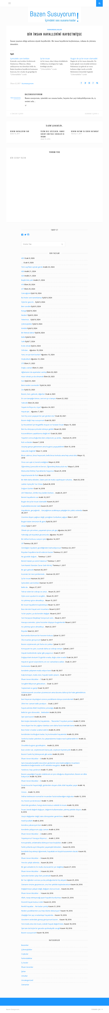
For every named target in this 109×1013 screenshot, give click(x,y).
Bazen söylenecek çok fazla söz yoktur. (37, 644)
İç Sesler (24, 962)
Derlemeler (25, 666)
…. (22, 262)
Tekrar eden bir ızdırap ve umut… (34, 591)
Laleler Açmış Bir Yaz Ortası (32, 484)
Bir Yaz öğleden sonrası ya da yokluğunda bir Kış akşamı (43, 880)
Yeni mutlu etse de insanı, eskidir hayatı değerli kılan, (42, 924)
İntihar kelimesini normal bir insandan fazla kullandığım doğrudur (47, 796)
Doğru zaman (26, 368)
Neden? (24, 315)
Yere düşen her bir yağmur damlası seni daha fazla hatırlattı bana (47, 725)
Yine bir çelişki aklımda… (31, 862)
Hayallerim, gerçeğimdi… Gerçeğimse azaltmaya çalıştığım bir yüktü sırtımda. (51, 510)
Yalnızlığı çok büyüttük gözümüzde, (35, 534)
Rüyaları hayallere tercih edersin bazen (37, 552)
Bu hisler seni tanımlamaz (31, 297)
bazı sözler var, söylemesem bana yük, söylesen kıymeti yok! (45, 750)
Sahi (23, 341)
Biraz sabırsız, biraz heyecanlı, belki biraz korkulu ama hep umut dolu (49, 455)
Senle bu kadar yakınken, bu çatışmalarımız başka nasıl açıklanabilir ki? (49, 738)
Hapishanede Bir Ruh (29, 475)
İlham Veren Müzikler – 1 (31, 893)
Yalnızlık (24, 403)
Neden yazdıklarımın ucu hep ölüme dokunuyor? (40, 911)
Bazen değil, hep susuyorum (32, 420)
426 (22, 271)
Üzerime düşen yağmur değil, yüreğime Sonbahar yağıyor (44, 517)
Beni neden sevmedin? (30, 385)
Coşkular (24, 954)
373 (22, 363)
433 (22, 258)
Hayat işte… (26, 411)
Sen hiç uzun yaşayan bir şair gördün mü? (38, 416)
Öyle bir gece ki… (28, 302)
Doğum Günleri (27, 488)
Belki (23, 337)
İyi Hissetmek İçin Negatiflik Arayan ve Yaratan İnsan (42, 424)
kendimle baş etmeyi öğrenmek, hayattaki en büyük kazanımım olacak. (49, 851)
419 (22, 284)
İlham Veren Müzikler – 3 (31, 858)
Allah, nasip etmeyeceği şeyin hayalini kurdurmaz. (41, 897)
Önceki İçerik (17, 114)
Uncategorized (27, 980)
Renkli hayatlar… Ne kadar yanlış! (34, 906)
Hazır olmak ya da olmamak (32, 376)
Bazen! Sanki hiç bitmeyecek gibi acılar (36, 754)
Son (22, 381)
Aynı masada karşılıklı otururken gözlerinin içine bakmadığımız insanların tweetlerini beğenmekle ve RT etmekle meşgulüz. (50, 764)
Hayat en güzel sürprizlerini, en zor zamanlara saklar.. (43, 662)
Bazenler (25, 945)
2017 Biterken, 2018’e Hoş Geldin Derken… (38, 493)
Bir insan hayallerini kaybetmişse (34, 605)
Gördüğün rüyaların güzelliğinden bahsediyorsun (41, 548)
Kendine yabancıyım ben (31, 825)
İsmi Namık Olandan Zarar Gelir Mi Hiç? (37, 565)
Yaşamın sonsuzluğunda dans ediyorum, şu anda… (41, 438)
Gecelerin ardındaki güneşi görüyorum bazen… (40, 919)
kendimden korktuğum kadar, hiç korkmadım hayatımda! (44, 734)
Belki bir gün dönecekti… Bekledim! (35, 712)
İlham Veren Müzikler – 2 (31, 871)
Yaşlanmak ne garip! (29, 688)
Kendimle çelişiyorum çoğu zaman (35, 829)
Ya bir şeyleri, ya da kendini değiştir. (35, 613)
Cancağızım (25, 293)
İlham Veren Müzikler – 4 (31, 834)
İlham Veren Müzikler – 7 (31, 679)
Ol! (22, 543)
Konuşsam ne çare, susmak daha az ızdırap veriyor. (42, 648)
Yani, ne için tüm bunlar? (31, 354)
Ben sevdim (26, 306)
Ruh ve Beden (27, 442)
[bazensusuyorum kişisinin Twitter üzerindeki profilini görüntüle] (25, 235)
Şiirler (23, 971)
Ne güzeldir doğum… (29, 556)
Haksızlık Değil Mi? (28, 451)
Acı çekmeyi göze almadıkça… (33, 600)
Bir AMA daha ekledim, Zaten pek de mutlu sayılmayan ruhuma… (47, 479)
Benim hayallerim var (19, 131)
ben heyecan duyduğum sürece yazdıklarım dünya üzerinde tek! (47, 699)
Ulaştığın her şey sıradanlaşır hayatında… (37, 915)
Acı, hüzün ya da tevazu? (31, 801)
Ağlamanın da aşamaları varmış (33, 372)
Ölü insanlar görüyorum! (31, 640)
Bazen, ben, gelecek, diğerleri (33, 394)
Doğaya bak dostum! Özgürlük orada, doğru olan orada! (43, 657)
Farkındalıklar (54, 30)
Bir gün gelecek (27, 570)
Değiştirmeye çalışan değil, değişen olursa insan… (41, 889)
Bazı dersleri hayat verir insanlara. (35, 609)
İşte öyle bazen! (27, 717)
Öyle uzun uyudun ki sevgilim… (33, 596)
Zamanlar (25, 984)
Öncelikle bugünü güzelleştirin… (34, 745)
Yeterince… (25, 319)
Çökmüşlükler (26, 324)
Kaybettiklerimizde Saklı (31, 506)
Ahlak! (23, 526)
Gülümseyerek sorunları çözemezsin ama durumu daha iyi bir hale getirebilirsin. (53, 692)
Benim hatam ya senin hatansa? (85, 131)
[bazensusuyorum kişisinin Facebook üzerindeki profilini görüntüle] (22, 235)
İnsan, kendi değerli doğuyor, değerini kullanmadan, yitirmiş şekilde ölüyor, (51, 809)
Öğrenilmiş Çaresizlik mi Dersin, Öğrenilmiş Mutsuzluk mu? (44, 466)
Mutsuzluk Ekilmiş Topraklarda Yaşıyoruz (37, 471)
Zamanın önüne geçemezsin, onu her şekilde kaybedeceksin (45, 884)
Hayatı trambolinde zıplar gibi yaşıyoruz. (37, 653)
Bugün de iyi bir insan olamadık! (34, 501)
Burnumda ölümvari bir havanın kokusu (37, 635)
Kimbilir (24, 328)
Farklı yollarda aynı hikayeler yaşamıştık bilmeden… (42, 847)
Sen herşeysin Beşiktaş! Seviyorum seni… (38, 618)
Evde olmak (26, 346)
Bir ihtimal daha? (28, 332)
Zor (22, 389)
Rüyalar (24, 631)
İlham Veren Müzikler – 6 (31, 758)
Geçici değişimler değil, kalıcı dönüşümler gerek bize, (42, 816)
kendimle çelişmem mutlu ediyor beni (36, 670)
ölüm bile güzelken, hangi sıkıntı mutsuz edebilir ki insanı (53, 134)
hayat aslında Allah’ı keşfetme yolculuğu (37, 708)
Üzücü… (24, 792)
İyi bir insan (26, 578)
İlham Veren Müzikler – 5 (31, 781)
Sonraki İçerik (91, 114)
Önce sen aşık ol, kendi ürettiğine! (34, 462)
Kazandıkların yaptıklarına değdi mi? (35, 433)
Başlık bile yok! (27, 280)
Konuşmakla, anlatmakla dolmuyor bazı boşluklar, (41, 842)
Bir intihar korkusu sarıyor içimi (33, 539)
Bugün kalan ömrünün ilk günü (33, 521)
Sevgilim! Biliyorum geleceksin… (34, 683)
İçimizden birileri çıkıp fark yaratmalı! (36, 875)
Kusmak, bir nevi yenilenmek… (33, 574)
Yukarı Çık (96, 1009)
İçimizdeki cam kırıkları (30, 583)
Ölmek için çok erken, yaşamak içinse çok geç (39, 530)
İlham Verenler (27, 967)
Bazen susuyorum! (28, 932)
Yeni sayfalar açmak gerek (32, 267)
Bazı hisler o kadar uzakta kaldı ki (34, 730)
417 (22, 289)
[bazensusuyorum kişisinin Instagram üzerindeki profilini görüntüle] (28, 235)
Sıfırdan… (25, 350)
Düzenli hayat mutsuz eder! (32, 902)
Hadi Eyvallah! (27, 821)
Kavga (23, 311)
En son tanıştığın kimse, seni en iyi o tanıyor (38, 398)
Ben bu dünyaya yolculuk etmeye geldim (37, 429)
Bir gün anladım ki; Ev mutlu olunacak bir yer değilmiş (42, 867)
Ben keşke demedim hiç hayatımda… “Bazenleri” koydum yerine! (47, 721)
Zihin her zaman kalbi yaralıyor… (34, 703)
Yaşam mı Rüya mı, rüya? (31, 407)
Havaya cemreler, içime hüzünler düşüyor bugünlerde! (43, 622)
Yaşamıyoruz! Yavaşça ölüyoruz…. (35, 838)
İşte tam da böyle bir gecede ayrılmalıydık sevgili (40, 928)
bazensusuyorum (27, 83)
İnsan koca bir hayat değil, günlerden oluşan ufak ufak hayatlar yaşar (49, 785)
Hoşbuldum (25, 359)
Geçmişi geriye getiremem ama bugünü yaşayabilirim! (42, 446)
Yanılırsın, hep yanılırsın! (31, 770)
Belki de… (25, 587)
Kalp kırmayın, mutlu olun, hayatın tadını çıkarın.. (40, 675)
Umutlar (24, 976)
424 (22, 275)
